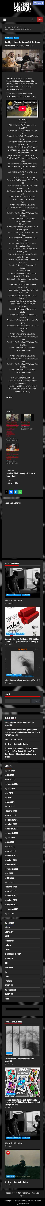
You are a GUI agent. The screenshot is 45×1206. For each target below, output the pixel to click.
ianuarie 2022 (10, 891)
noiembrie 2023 (11, 824)
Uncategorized (10, 989)
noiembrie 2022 (11, 860)
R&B (6, 963)
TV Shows (8, 980)
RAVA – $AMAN (12, 482)
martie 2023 (10, 846)
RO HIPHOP (8, 37)
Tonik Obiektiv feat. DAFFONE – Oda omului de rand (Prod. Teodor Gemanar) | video (12, 429)
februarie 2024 (11, 810)
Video (16, 37)
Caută (7, 694)
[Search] (32, 19)
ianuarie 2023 (10, 851)
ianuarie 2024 (10, 815)
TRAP (7, 976)
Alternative (9, 931)
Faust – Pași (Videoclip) (25, 423)
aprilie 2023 (9, 842)
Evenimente (11, 633)
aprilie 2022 (9, 877)
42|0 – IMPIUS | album (22, 583)
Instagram (26, 1193)
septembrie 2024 (11, 784)
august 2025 (10, 770)
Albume (9, 594)
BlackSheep (10, 45)
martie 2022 (10, 882)
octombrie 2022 (11, 864)
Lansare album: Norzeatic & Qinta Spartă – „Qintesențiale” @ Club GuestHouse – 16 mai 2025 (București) (22, 732)
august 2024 (10, 788)
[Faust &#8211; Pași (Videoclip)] (27, 417)
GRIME (7, 949)
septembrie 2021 (11, 909)
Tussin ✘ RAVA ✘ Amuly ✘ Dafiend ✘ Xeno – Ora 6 (20, 473)
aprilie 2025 (9, 775)
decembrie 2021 (11, 895)
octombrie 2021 (11, 904)
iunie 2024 (9, 793)
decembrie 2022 (11, 855)
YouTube (35, 1193)
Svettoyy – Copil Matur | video (16, 744)
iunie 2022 (9, 873)
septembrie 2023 (11, 833)
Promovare (17, 594)
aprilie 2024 (9, 802)
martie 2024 (10, 806)
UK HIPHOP (9, 985)
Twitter (18, 1193)
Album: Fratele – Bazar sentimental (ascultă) (22, 662)
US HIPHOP (9, 994)
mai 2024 (8, 797)
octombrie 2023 (11, 828)
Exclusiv (8, 945)
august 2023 (10, 837)
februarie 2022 (11, 886)
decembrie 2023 (11, 819)
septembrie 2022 (11, 868)
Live (40, 19)
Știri (6, 972)
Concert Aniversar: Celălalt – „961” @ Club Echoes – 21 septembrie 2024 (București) (22, 621)
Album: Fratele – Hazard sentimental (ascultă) (22, 1041)
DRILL (7, 936)
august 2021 (10, 913)
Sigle (22, 1196)
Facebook (9, 1193)
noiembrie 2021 (11, 900)
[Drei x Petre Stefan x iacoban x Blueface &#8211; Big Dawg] (12, 447)
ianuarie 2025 (10, 779)
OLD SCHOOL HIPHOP (13, 954)
